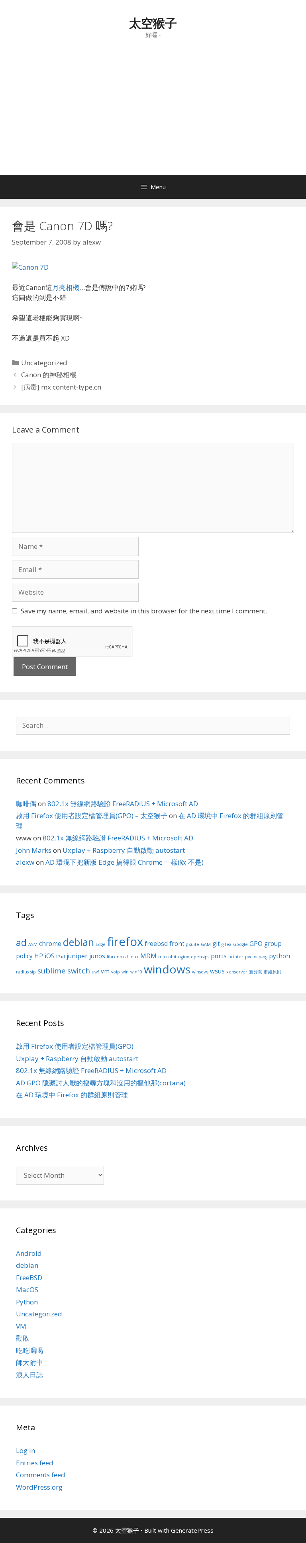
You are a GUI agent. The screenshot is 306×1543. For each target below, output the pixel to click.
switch (78, 970)
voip (115, 972)
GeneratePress (192, 1530)
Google (240, 944)
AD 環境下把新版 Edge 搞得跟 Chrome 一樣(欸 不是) (124, 862)
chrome (50, 943)
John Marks (33, 850)
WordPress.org (39, 1487)
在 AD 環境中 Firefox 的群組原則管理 (72, 1094)
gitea (226, 944)
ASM (32, 944)
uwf (95, 972)
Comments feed (40, 1474)
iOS (50, 956)
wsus (217, 971)
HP (38, 956)
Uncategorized (44, 362)
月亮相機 (65, 287)
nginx (183, 956)
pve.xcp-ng (256, 956)
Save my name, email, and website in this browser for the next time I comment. (144, 610)
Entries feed (34, 1462)
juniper (77, 956)
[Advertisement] (153, 115)
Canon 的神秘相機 (48, 374)
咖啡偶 (26, 803)
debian (78, 942)
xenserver (236, 972)
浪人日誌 (29, 1374)
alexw (25, 862)
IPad (60, 956)
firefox (125, 942)
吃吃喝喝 (29, 1350)
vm (105, 971)
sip (33, 972)
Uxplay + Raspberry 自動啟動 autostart (124, 850)
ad (21, 942)
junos (97, 956)
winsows (200, 972)
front (176, 943)
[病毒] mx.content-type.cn (61, 387)
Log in (25, 1450)
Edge (101, 944)
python (279, 956)
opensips (200, 956)
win (125, 972)
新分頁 (255, 972)
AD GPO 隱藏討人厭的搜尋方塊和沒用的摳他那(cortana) (101, 1082)
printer (235, 956)
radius (22, 972)
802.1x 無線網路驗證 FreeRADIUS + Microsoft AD (122, 803)
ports (219, 956)
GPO (256, 943)
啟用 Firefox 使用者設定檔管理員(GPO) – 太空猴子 (91, 815)
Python (27, 1301)
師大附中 (29, 1362)
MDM (148, 956)
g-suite (192, 944)
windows (167, 969)
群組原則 (272, 972)
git (216, 943)
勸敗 (22, 1338)
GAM (206, 944)
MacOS (27, 1289)
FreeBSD (29, 1277)
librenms (116, 956)
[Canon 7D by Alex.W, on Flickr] (30, 267)
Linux (133, 956)
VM (21, 1326)
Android (29, 1253)
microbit (167, 956)
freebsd (156, 943)
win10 (136, 972)
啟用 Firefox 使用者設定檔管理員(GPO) (74, 1046)
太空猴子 (153, 23)
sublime (51, 970)
